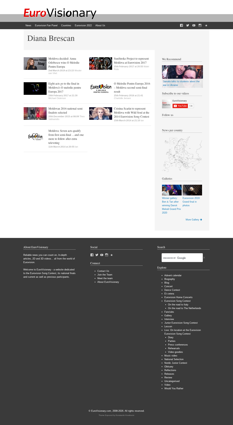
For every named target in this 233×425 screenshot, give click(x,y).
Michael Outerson (57, 98)
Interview (169, 319)
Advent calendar (172, 275)
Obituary (168, 366)
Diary (170, 337)
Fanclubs (169, 311)
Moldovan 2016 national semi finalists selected (65, 110)
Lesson (168, 326)
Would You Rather (173, 388)
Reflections (170, 370)
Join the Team (104, 274)
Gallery (168, 315)
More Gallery (192, 219)
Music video (170, 355)
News (28, 25)
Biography (169, 279)
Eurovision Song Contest (177, 301)
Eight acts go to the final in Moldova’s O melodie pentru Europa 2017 (64, 87)
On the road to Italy (178, 304)
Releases (169, 373)
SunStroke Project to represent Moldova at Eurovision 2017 (131, 60)
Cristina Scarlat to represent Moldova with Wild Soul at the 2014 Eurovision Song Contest (131, 112)
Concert (168, 286)
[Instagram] (200, 25)
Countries (66, 25)
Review (168, 377)
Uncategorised (171, 381)
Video (167, 384)
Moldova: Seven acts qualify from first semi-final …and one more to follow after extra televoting (66, 137)
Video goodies (175, 352)
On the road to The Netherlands (184, 308)
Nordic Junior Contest (175, 363)
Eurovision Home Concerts (178, 297)
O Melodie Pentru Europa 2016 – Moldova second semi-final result (132, 87)
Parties (171, 341)
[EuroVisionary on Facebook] (181, 25)
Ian (142, 120)
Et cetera (169, 293)
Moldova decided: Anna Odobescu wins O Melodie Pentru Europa (63, 62)
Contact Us (103, 271)
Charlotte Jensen (122, 98)
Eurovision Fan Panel (46, 25)
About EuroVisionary (108, 282)
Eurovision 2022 (83, 25)
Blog (166, 282)
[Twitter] (188, 25)
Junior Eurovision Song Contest (181, 322)
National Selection (173, 359)
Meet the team (105, 278)
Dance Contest (172, 290)
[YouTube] (194, 25)
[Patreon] (206, 25)
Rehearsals (174, 348)
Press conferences (178, 344)
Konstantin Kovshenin (125, 415)
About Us (100, 25)
